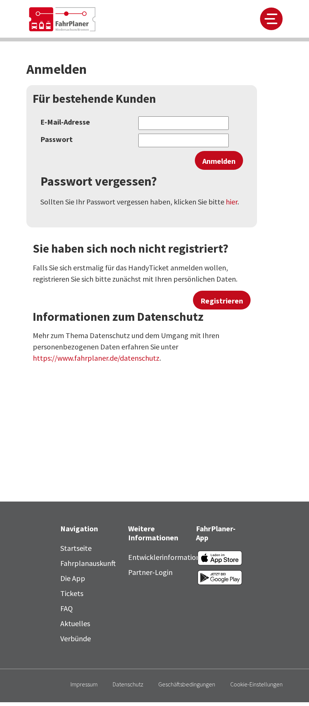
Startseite (76, 548)
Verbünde (75, 638)
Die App (72, 578)
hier (231, 201)
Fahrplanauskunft (88, 563)
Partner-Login (150, 572)
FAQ (66, 608)
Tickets (71, 593)
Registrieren (221, 300)
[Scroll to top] (290, 687)
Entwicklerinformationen (168, 557)
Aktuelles (75, 623)
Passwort (56, 139)
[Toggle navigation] (271, 19)
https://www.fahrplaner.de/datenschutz (96, 358)
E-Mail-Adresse (65, 122)
